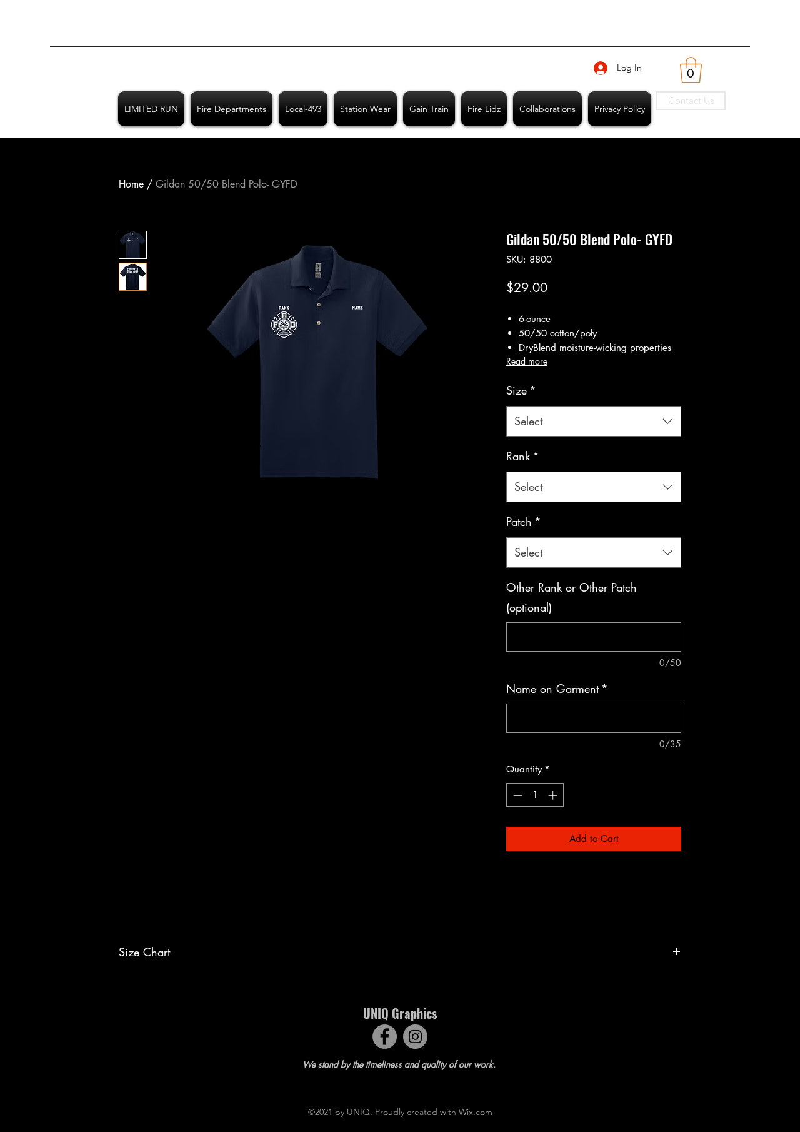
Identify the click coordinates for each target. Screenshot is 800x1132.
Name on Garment (557, 688)
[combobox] (593, 421)
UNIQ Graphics (400, 1013)
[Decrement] (516, 795)
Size (521, 390)
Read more (527, 361)
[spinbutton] (535, 795)
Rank (522, 455)
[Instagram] (415, 1036)
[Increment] (554, 795)
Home (131, 184)
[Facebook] (384, 1036)
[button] (691, 70)
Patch (523, 521)
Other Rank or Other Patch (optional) (571, 597)
